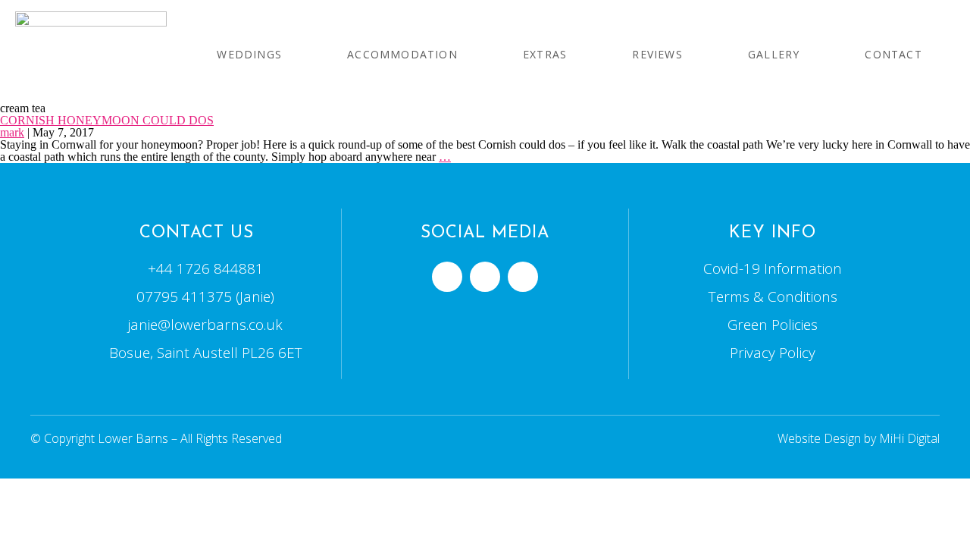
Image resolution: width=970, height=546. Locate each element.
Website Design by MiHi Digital (859, 438)
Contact (893, 54)
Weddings (249, 54)
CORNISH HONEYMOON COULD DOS (107, 120)
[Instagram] (523, 277)
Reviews (657, 54)
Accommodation (402, 54)
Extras (545, 54)
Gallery (773, 54)
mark (12, 132)
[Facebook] (447, 277)
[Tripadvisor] (485, 277)
